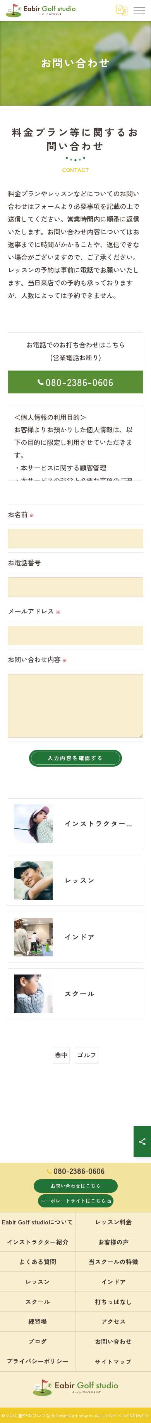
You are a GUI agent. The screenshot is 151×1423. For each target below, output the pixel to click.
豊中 (61, 1055)
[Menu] (139, 10)
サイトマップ (113, 1361)
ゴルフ (86, 1055)
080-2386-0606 (79, 381)
